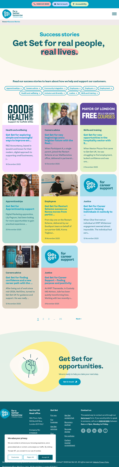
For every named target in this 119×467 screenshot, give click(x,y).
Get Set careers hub (69, 417)
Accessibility (81, 4)
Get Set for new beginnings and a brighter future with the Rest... (59, 139)
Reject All (30, 457)
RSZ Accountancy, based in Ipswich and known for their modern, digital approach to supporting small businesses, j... (19, 152)
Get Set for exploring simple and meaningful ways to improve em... (19, 137)
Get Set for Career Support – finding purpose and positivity (58, 280)
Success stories (68, 433)
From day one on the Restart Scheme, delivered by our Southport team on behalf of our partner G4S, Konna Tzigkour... (58, 226)
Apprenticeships (14, 88)
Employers (90, 88)
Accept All (45, 457)
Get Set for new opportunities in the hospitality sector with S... (97, 139)
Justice (73, 93)
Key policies (69, 439)
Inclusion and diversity (55, 93)
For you (53, 415)
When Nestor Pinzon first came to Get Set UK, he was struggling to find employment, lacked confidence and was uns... (98, 155)
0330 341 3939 (111, 421)
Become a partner (68, 425)
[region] (30, 448)
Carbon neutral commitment (70, 447)
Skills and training (89, 93)
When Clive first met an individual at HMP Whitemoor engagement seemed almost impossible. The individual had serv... (98, 226)
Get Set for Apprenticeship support (20, 208)
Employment (106, 88)
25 (60, 318)
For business (53, 422)
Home (4, 22)
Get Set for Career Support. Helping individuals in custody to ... (98, 210)
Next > (79, 319)
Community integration (54, 88)
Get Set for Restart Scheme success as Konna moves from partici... (56, 210)
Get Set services (53, 430)
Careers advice (33, 88)
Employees (75, 88)
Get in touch (68, 382)
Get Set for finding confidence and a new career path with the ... (19, 280)
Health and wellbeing (30, 93)
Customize (15, 457)
